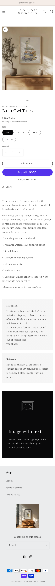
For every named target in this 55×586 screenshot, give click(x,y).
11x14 (21, 132)
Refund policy (13, 494)
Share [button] (9, 186)
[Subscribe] (45, 545)
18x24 (35, 132)
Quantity (6, 146)
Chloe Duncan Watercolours (23, 581)
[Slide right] (34, 101)
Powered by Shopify (39, 581)
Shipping (5, 122)
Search (9, 480)
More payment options (28, 179)
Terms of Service (14, 487)
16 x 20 (9, 139)
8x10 (8, 132)
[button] (3, 11)
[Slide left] (21, 101)
